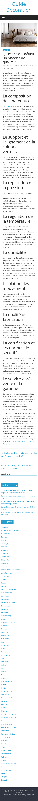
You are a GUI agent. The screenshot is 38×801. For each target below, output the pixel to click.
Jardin (3, 668)
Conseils (4, 566)
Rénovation (5, 731)
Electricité (4, 612)
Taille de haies (6, 754)
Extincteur (4, 632)
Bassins (3, 540)
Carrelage (4, 543)
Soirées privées (6, 750)
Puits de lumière (6, 724)
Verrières (4, 773)
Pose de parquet (6, 721)
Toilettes (4, 757)
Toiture (3, 760)
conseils (25, 65)
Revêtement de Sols (8, 734)
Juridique (4, 672)
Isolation (4, 665)
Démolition (5, 596)
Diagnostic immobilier (8, 603)
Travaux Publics (6, 770)
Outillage (4, 701)
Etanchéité (4, 626)
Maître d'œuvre (6, 675)
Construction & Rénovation (10, 570)
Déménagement (6, 593)
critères (30, 65)
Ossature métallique (8, 698)
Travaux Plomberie (7, 767)
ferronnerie (5, 639)
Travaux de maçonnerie (9, 764)
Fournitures (5, 645)
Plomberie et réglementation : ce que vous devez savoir (18, 467)
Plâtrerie (4, 711)
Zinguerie (4, 780)
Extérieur (4, 629)
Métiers (3, 685)
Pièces (3, 708)
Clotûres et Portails (7, 563)
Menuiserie (5, 678)
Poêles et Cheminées (8, 714)
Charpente (4, 550)
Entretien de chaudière (8, 622)
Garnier (17, 65)
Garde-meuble (6, 655)
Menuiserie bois (6, 681)
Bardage (4, 537)
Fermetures (5, 635)
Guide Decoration (19, 7)
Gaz (2, 658)
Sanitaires (4, 741)
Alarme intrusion (6, 527)
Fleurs (3, 642)
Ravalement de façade (8, 727)
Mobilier (4, 688)
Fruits (3, 649)
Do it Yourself (6, 606)
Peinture (4, 704)
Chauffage (4, 553)
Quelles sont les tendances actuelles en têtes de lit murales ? (19, 454)
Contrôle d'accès (7, 573)
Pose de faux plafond (8, 718)
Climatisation (5, 560)
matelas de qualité (8, 68)
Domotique (5, 609)
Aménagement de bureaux (10, 530)
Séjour (3, 747)
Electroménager (6, 616)
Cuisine (3, 580)
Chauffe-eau (5, 557)
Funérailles (4, 652)
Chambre (6, 50)
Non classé (5, 695)
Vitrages (4, 777)
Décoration (5, 586)
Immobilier (4, 662)
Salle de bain (5, 737)
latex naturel (7, 114)
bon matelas (9, 106)
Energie (3, 619)
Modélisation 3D (6, 691)
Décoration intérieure (8, 589)
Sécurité (4, 744)
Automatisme (5, 534)
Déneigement (5, 599)
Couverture (5, 576)
